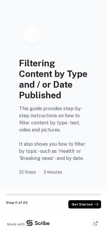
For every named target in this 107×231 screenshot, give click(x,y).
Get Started (82, 204)
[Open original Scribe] (96, 223)
